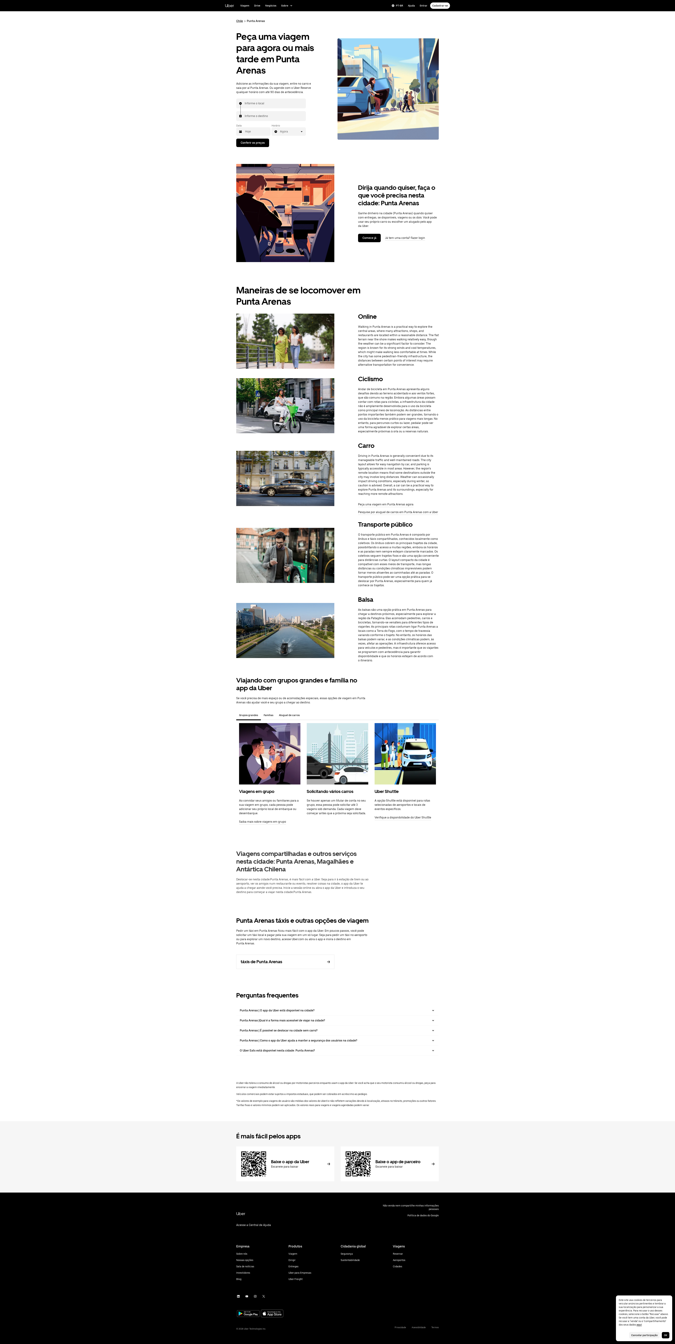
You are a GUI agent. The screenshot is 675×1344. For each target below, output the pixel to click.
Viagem (244, 5)
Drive (257, 5)
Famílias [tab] (268, 715)
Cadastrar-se (440, 5)
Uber (229, 5)
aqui (639, 1324)
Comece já (369, 238)
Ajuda (411, 5)
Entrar (423, 5)
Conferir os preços (253, 142)
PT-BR (399, 5)
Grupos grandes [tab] (248, 715)
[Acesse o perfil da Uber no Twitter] (263, 1296)
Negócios (270, 5)
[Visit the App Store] (272, 1314)
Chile (239, 21)
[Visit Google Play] (248, 1314)
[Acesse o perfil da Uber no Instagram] (255, 1296)
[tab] (305, 715)
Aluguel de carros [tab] (289, 715)
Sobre (284, 5)
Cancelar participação (644, 1335)
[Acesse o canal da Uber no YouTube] (247, 1296)
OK (665, 1335)
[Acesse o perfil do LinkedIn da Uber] (238, 1296)
